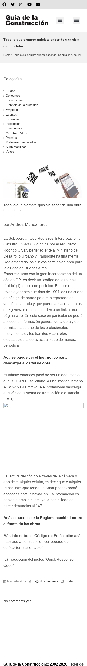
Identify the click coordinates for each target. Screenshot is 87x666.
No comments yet (17, 601)
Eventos (11, 114)
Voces (10, 151)
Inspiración (13, 124)
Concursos (13, 95)
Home (6, 54)
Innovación (13, 119)
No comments (48, 581)
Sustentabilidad (16, 147)
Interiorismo (14, 128)
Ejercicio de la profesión (22, 105)
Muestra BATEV (17, 133)
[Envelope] (38, 4)
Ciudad (10, 91)
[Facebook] (4, 4)
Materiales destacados (21, 142)
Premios (11, 137)
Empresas (12, 110)
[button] (60, 20)
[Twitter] (13, 4)
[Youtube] (29, 4)
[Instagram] (21, 4)
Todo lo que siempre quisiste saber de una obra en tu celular (47, 54)
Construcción (14, 100)
